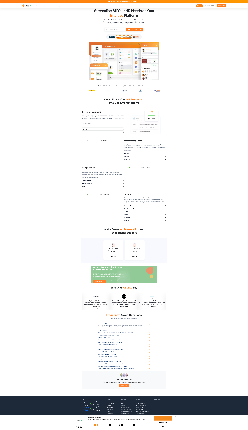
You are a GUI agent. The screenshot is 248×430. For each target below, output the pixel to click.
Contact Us (109, 405)
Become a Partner (111, 403)
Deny (163, 426)
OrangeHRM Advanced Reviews (86, 409)
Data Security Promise (126, 409)
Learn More (113, 256)
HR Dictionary (124, 405)
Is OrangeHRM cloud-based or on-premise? (108, 335)
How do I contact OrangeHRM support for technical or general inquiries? (116, 368)
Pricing (62, 6)
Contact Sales (221, 5)
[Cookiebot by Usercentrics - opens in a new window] (79, 427)
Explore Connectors (99, 281)
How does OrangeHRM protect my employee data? (110, 349)
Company (57, 6)
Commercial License (140, 407)
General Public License (141, 405)
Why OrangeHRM (44, 6)
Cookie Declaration (140, 413)
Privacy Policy (139, 401)
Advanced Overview (125, 407)
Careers (108, 411)
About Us (109, 401)
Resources (51, 6)
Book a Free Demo (209, 5)
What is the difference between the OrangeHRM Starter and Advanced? (115, 332)
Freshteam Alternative (158, 401)
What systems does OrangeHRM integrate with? (109, 340)
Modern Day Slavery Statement (142, 411)
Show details (141, 425)
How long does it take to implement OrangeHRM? (110, 347)
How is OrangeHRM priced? (104, 337)
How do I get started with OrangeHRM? (107, 344)
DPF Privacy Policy (140, 409)
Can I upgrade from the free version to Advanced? (110, 342)
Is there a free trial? (102, 330)
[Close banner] (175, 416)
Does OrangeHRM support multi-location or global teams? (112, 363)
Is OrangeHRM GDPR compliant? (106, 352)
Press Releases (110, 407)
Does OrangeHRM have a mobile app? (107, 354)
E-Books (123, 401)
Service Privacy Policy (141, 403)
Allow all (163, 418)
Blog (122, 403)
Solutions (36, 6)
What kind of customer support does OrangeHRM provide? (112, 366)
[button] (145, 122)
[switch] (109, 425)
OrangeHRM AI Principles (126, 411)
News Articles (110, 409)
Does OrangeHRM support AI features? (107, 356)
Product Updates (125, 413)
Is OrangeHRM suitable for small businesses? (109, 359)
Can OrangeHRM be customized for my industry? (110, 361)
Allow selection (163, 422)
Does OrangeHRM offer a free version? (107, 323)
